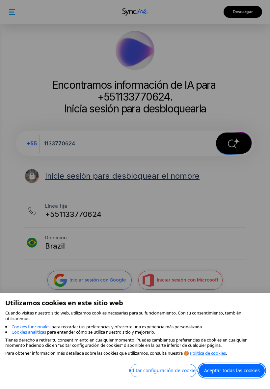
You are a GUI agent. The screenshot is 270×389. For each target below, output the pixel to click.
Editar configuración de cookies (163, 370)
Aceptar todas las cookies (232, 370)
